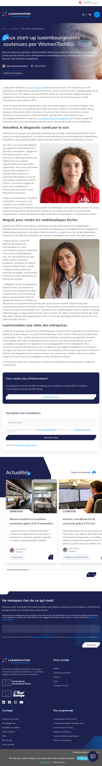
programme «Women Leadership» (53, 118)
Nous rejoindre (8, 744)
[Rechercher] (83, 14)
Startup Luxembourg (62, 732)
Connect (57, 677)
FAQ (4, 736)
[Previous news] (89, 574)
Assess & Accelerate (62, 673)
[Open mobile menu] (97, 15)
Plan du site (7, 740)
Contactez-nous (51, 397)
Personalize (45, 762)
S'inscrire (91, 645)
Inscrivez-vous (51, 437)
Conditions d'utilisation (82, 430)
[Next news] (93, 574)
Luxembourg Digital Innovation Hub (68, 723)
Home (4, 28)
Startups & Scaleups (13, 73)
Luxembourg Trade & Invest (65, 719)
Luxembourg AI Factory (63, 727)
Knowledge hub (8, 723)
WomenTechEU (33, 87)
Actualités (14, 28)
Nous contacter (8, 732)
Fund (55, 681)
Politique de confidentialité (46, 430)
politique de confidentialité (26, 445)
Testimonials (16, 557)
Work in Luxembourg (62, 740)
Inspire (56, 668)
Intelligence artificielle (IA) (76, 557)
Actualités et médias (11, 727)
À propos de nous (60, 685)
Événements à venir (10, 719)
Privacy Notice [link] (59, 762)
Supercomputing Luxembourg (65, 736)
